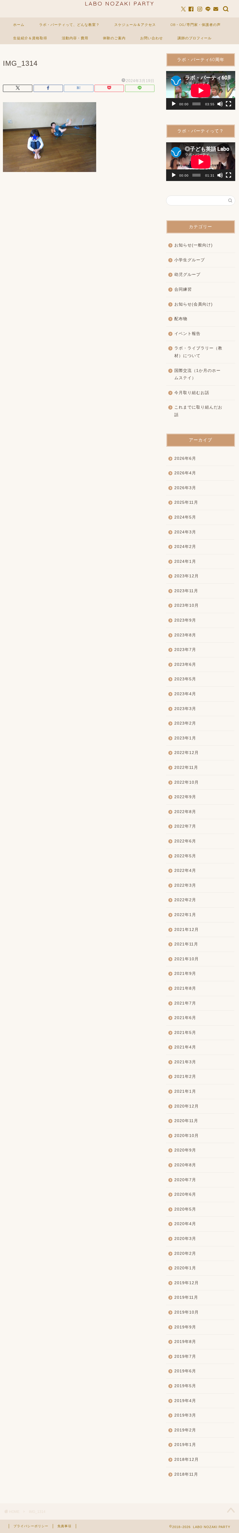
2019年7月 (185, 1356)
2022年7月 (185, 826)
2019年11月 (186, 1297)
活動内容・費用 (75, 38)
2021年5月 (185, 1032)
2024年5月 (185, 517)
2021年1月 (185, 1091)
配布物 (180, 319)
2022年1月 (185, 915)
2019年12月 (186, 1283)
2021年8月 (185, 988)
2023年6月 (185, 664)
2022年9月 (185, 797)
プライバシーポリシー (30, 1526)
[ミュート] (220, 104)
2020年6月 (185, 1194)
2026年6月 (185, 458)
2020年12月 (186, 1106)
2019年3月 (185, 1415)
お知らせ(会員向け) (193, 304)
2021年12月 (186, 929)
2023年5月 (185, 679)
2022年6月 (185, 841)
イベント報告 (187, 333)
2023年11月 (186, 591)
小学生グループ (189, 260)
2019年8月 (185, 1341)
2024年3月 (185, 532)
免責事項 (64, 1526)
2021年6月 (185, 1018)
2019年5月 (185, 1386)
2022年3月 (185, 885)
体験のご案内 (114, 38)
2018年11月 (186, 1474)
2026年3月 (185, 488)
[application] (200, 90)
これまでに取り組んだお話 (198, 411)
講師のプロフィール (195, 38)
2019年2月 (185, 1430)
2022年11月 (186, 767)
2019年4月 (185, 1401)
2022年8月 (185, 812)
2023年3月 (185, 709)
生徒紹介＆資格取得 (30, 38)
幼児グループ (187, 274)
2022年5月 (185, 856)
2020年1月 (185, 1268)
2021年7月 (185, 1003)
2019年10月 (186, 1312)
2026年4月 (185, 473)
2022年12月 (186, 752)
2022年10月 (186, 782)
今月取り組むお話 (191, 393)
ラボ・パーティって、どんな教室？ (69, 24)
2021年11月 (186, 944)
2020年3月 (185, 1238)
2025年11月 (186, 502)
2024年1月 (185, 561)
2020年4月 (185, 1224)
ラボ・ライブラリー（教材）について (198, 352)
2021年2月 (185, 1076)
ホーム (18, 24)
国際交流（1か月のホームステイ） (197, 374)
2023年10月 (186, 605)
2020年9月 (185, 1150)
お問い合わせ (151, 38)
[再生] (174, 104)
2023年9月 (185, 620)
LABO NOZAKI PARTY (119, 3)
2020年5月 (185, 1209)
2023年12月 (186, 576)
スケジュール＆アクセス (135, 24)
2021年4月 (185, 1047)
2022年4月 (185, 870)
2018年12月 (186, 1459)
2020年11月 (186, 1121)
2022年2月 (185, 900)
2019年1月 (185, 1444)
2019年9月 (185, 1327)
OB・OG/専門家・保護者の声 (196, 24)
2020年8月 (185, 1165)
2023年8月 (185, 635)
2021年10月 (186, 959)
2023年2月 (185, 723)
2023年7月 (185, 649)
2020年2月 (185, 1253)
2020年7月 (185, 1180)
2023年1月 (185, 738)
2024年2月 (185, 546)
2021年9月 (185, 973)
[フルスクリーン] (228, 104)
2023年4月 (185, 694)
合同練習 (183, 289)
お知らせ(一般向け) (193, 245)
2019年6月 (185, 1371)
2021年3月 (185, 1062)
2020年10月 (186, 1135)
